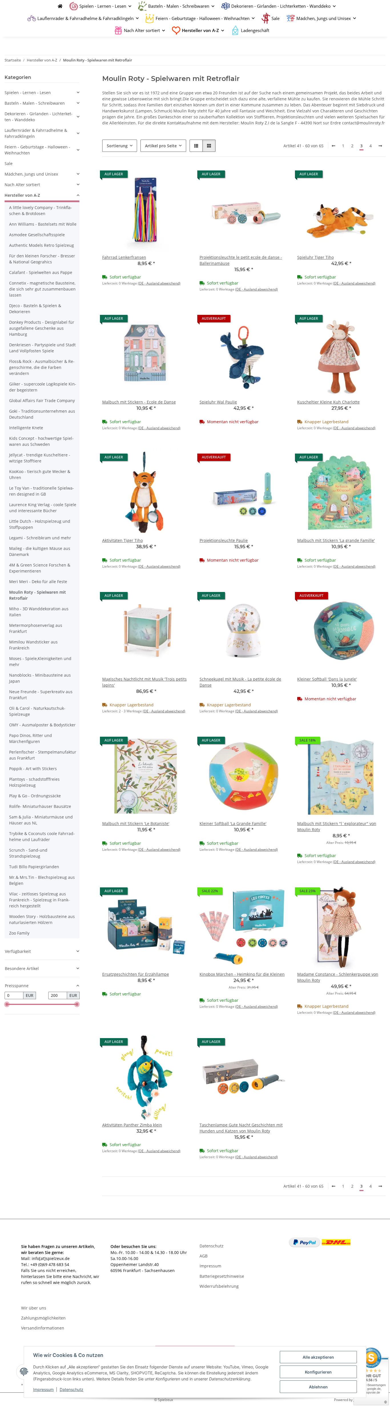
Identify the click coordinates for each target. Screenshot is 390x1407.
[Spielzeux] (58, 6)
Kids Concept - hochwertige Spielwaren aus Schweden (41, 441)
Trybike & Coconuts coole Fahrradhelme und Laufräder (42, 836)
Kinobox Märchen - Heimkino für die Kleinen (242, 974)
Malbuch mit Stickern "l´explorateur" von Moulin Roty (336, 826)
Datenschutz (71, 1389)
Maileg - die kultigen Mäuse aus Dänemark (39, 551)
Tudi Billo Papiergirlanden (34, 866)
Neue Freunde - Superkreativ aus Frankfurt (41, 694)
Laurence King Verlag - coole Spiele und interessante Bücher (42, 507)
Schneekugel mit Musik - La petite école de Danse (240, 682)
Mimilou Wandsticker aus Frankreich (33, 645)
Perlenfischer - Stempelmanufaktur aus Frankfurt (42, 755)
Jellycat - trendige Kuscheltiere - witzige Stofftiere (39, 458)
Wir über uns (33, 1308)
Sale (9, 163)
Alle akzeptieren (318, 1357)
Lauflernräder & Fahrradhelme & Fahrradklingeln (36, 133)
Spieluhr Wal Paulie (218, 402)
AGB (204, 1256)
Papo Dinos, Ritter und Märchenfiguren (30, 738)
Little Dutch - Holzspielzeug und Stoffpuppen (39, 524)
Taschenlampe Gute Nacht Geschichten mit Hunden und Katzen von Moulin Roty (241, 1128)
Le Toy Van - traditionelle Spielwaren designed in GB (41, 491)
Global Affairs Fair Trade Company (42, 400)
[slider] (6, 1004)
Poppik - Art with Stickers (33, 768)
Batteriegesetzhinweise (222, 1276)
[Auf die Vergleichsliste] (166, 175)
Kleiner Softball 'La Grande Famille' (233, 823)
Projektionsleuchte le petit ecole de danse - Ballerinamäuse (241, 260)
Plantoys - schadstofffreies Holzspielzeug (34, 782)
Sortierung (117, 145)
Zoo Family (19, 933)
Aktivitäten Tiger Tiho (122, 540)
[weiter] (380, 146)
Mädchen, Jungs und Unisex (31, 174)
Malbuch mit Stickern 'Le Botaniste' (135, 823)
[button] (196, 146)
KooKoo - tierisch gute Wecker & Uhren (39, 474)
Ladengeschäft (255, 30)
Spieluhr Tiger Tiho (315, 257)
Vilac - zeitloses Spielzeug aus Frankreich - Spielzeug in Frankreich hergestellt (39, 900)
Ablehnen (318, 1386)
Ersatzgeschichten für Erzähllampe (135, 974)
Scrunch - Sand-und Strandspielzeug (28, 853)
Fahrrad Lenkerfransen (124, 257)
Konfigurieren (318, 1372)
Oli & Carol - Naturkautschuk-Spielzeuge (37, 711)
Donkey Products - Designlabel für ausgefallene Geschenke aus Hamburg (41, 328)
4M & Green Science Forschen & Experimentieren (39, 568)
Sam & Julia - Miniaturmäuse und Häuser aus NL (41, 820)
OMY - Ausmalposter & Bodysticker (42, 725)
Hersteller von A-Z (22, 195)
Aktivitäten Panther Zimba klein (132, 1125)
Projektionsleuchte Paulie (224, 540)
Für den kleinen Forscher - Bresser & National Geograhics (42, 259)
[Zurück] (333, 146)
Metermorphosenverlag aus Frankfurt (35, 628)
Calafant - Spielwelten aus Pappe (40, 272)
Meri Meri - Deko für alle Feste (38, 581)
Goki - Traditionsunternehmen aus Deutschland (42, 414)
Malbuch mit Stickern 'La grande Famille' (336, 540)
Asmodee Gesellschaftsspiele (37, 234)
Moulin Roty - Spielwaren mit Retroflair (37, 595)
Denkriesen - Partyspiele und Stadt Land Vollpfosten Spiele (42, 347)
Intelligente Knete (26, 427)
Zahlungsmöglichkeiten (43, 1318)
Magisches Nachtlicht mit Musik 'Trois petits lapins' (144, 682)
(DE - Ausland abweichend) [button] (159, 283)
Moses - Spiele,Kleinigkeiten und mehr (40, 661)
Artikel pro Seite (161, 145)
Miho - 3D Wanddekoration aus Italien (39, 611)
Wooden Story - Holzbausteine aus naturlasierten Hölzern (42, 919)
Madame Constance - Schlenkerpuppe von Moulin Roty (337, 977)
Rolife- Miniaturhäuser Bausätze (40, 806)
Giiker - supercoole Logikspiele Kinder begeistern (42, 387)
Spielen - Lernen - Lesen (28, 92)
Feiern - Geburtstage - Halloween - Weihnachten (37, 150)
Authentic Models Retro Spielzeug (41, 245)
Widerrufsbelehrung (219, 1286)
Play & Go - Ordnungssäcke (35, 795)
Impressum (43, 1389)
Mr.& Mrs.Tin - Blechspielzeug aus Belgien (42, 880)
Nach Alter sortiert (22, 184)
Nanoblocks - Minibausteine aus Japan (40, 678)
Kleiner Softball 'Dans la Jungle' (327, 679)
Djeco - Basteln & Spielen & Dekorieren (35, 308)
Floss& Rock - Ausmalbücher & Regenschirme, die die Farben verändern (42, 367)
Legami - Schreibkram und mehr (40, 537)
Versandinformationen (42, 1328)
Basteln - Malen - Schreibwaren (35, 103)
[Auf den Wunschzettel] (180, 175)
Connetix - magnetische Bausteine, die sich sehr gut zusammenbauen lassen (42, 289)
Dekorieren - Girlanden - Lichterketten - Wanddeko (39, 116)
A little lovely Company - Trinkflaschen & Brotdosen (40, 210)
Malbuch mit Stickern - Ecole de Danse (139, 402)
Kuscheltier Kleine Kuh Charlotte (328, 402)
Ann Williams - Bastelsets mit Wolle (43, 224)
